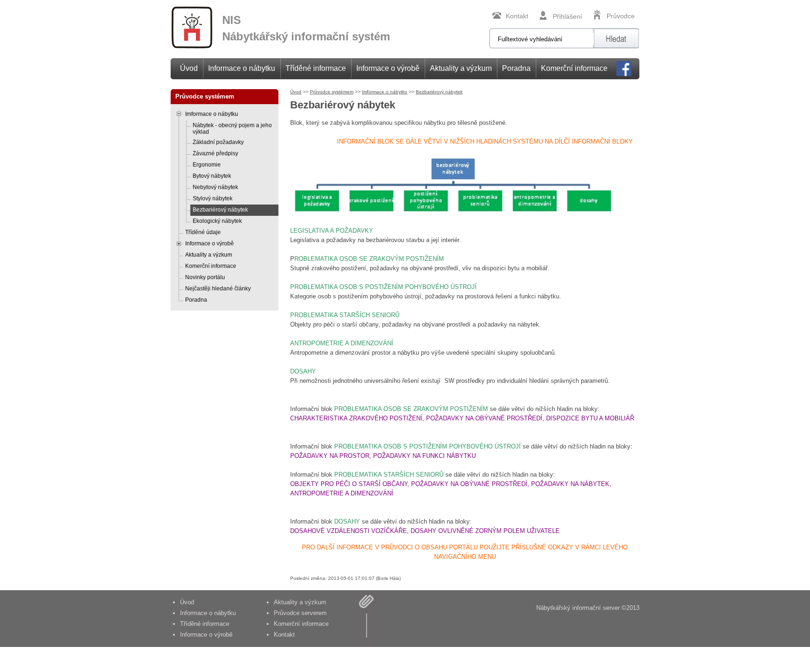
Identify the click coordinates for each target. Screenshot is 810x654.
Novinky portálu (205, 277)
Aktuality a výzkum (461, 68)
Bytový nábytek (212, 176)
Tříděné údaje (203, 232)
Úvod (189, 68)
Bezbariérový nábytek (220, 209)
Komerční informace (574, 68)
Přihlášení (567, 16)
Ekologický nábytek (217, 221)
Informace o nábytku (241, 68)
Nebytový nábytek (215, 187)
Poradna (516, 68)
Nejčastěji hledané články (218, 288)
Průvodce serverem (300, 612)
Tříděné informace (315, 68)
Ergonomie (207, 164)
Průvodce (621, 16)
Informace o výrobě (388, 68)
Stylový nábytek (212, 198)
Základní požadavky (218, 142)
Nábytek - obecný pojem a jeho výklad (232, 128)
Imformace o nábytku (211, 114)
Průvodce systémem (331, 91)
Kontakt (517, 16)
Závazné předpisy (215, 153)
